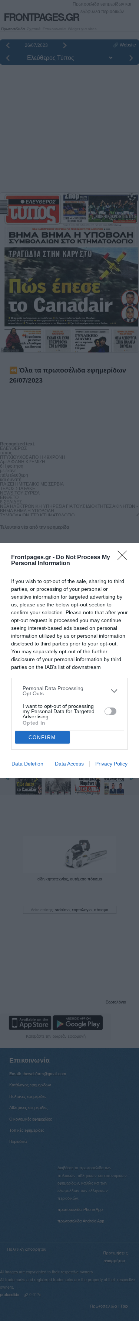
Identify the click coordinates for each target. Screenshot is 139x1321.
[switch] (110, 711)
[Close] (125, 558)
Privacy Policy (111, 764)
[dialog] (69, 660)
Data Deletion (27, 764)
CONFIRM (42, 737)
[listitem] (69, 691)
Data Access (69, 764)
